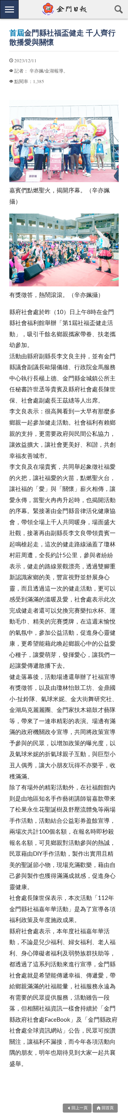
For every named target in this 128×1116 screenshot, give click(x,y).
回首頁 (108, 1108)
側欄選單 (9, 9)
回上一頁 (79, 1108)
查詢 (118, 9)
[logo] (64, 9)
